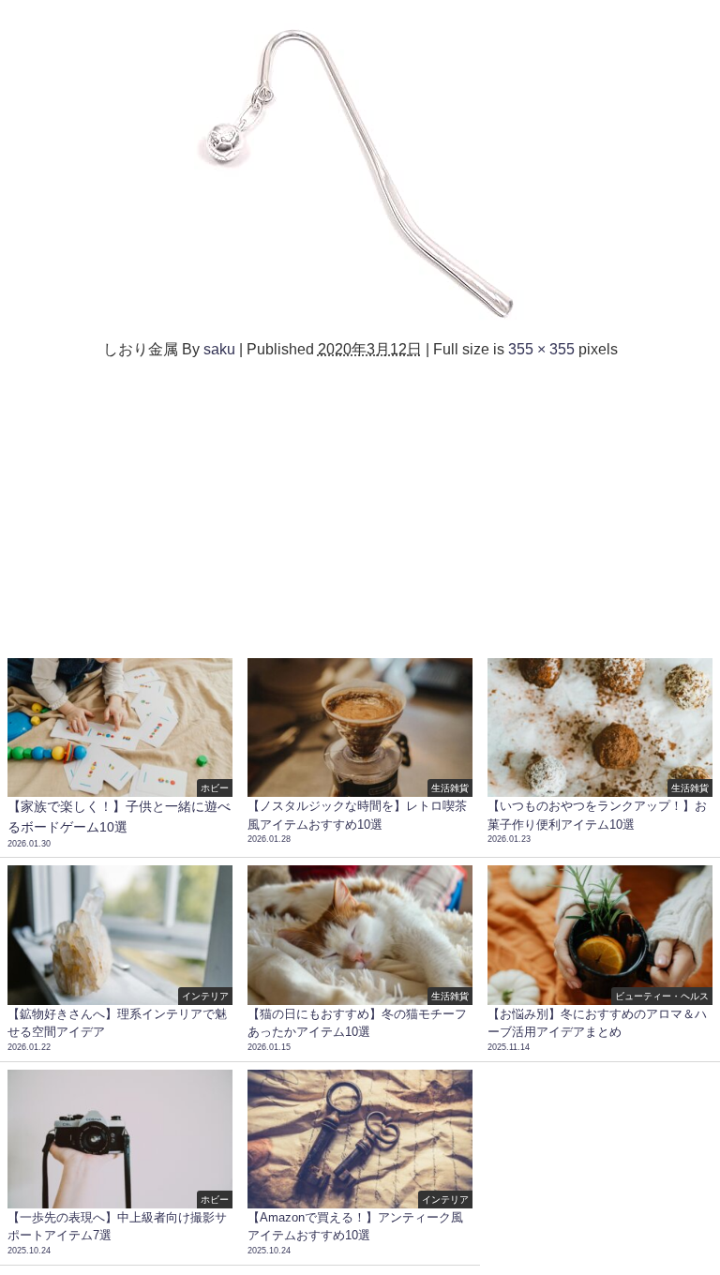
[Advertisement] (360, 500)
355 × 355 (541, 348)
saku (219, 348)
